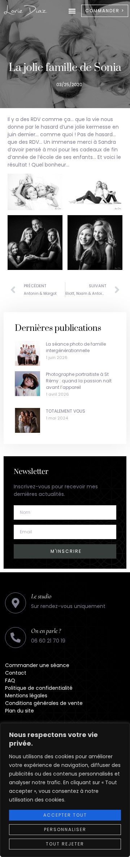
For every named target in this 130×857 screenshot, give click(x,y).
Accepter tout (65, 815)
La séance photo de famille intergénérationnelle (76, 347)
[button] (72, 11)
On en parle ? (46, 631)
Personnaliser (65, 829)
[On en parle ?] (15, 637)
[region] (65, 790)
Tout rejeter (65, 844)
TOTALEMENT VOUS (65, 411)
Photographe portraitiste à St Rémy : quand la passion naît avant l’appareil (79, 380)
